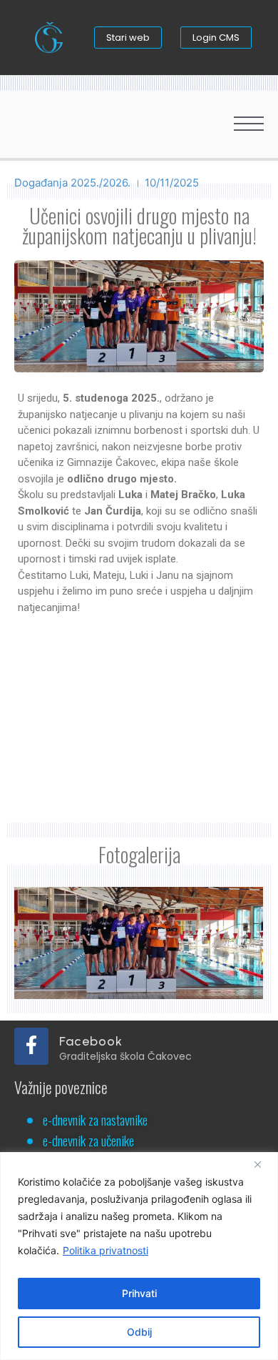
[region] (139, 1256)
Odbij (139, 1332)
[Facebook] (31, 1046)
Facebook (91, 1041)
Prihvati (139, 1293)
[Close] (263, 1164)
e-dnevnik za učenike (88, 1140)
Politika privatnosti (105, 1250)
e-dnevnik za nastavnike (95, 1119)
